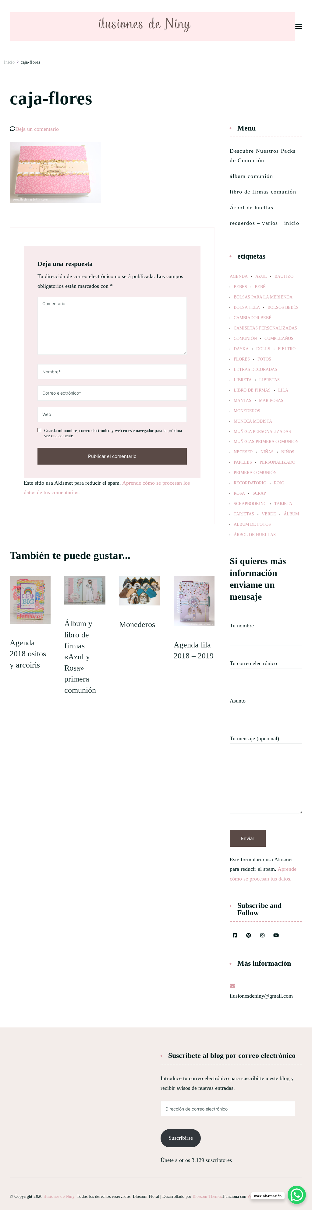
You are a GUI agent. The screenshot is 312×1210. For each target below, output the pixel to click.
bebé (260, 287)
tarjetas (244, 514)
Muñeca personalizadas (262, 432)
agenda (239, 276)
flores (242, 359)
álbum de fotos (252, 524)
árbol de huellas (255, 535)
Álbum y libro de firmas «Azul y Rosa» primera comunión (80, 656)
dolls (263, 349)
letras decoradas (255, 370)
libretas (269, 380)
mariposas (271, 401)
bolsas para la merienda (263, 297)
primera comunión (255, 473)
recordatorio (250, 483)
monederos (247, 411)
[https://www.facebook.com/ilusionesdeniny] (234, 935)
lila (283, 390)
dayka (241, 349)
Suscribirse (180, 1138)
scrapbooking (250, 504)
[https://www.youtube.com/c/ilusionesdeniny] (276, 935)
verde (269, 514)
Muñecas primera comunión (266, 442)
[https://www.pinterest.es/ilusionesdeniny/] (248, 935)
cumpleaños (278, 338)
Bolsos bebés (283, 307)
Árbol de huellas (251, 207)
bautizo (284, 276)
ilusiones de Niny (59, 1196)
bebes (240, 287)
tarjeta (283, 504)
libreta (243, 380)
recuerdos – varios (254, 223)
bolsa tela (247, 307)
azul (261, 276)
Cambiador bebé (252, 318)
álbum (291, 514)
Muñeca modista (253, 421)
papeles (243, 462)
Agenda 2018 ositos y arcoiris (28, 653)
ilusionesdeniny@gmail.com (261, 996)
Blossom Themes (207, 1196)
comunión (245, 338)
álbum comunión (251, 176)
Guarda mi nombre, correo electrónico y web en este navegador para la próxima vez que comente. (113, 433)
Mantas (242, 401)
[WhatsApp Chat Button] (297, 1195)
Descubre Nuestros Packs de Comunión (263, 156)
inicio (292, 223)
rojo (279, 483)
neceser (243, 452)
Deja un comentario (37, 129)
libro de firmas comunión (263, 192)
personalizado (277, 462)
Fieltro (287, 349)
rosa (239, 493)
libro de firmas (252, 390)
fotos (264, 359)
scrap (259, 493)
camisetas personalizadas (265, 328)
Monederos (137, 624)
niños (287, 452)
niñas (267, 452)
